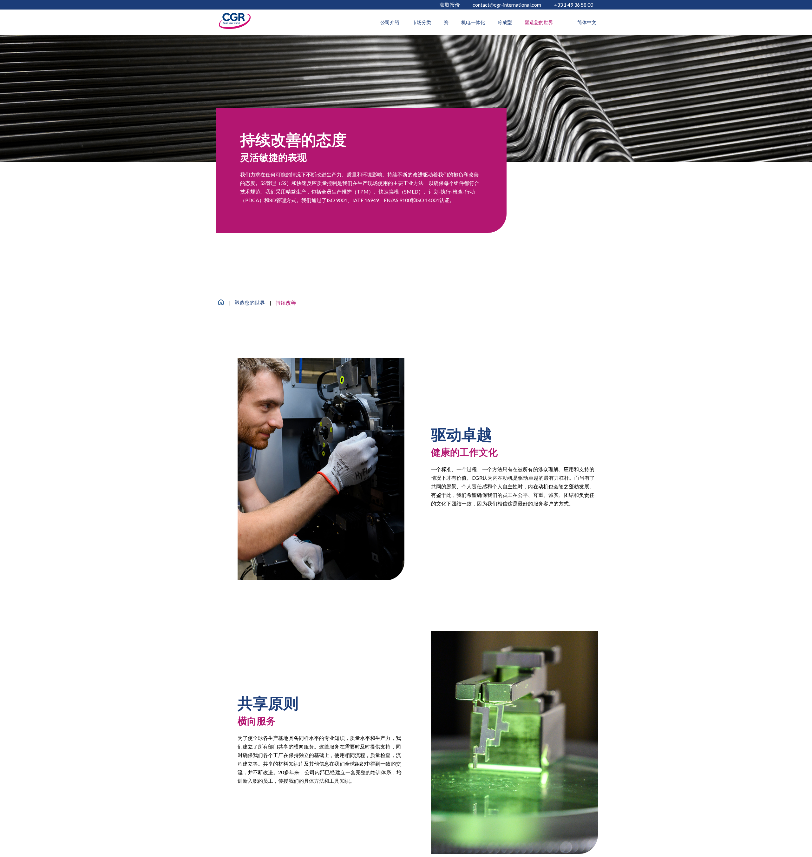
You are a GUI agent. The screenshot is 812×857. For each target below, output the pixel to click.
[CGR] (235, 27)
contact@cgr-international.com (507, 5)
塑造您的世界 (249, 303)
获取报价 (450, 5)
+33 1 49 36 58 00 (573, 5)
